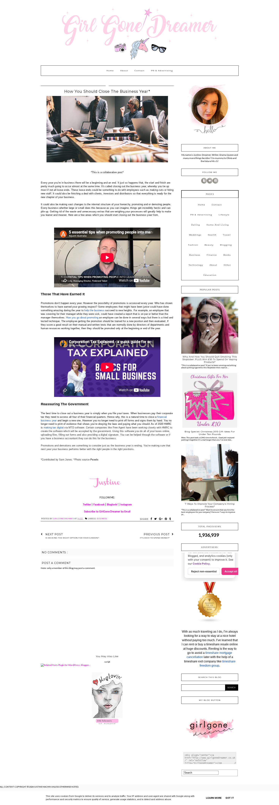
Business (102, 519)
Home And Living (217, 225)
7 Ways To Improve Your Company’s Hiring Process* (210, 505)
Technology (196, 265)
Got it (229, 797)
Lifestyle (224, 215)
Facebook (99, 504)
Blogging (226, 245)
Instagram (126, 504)
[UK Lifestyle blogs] (209, 622)
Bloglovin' (112, 504)
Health (212, 235)
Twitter (87, 504)
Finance (212, 255)
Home (110, 70)
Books (227, 255)
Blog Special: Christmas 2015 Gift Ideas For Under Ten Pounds (210, 433)
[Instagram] (215, 182)
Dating (195, 225)
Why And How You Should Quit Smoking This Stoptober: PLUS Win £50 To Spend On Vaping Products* (209, 359)
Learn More (214, 797)
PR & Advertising (162, 70)
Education (210, 275)
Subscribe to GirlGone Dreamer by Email (107, 511)
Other (227, 265)
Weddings (195, 235)
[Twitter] (204, 182)
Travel (227, 235)
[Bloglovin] (210, 182)
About (124, 70)
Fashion (193, 245)
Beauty (209, 245)
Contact (140, 70)
